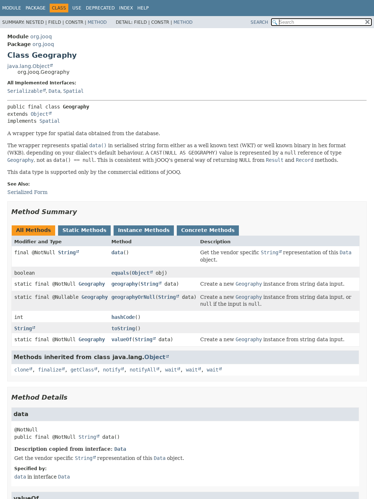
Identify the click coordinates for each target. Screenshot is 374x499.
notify (112, 370)
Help (143, 8)
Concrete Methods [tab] (207, 230)
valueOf (121, 339)
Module (11, 8)
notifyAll (143, 370)
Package (36, 8)
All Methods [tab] (33, 230)
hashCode (123, 317)
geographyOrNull (133, 297)
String (67, 252)
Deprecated (100, 8)
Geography (92, 284)
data (117, 252)
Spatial (73, 91)
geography (124, 284)
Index (126, 8)
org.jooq (41, 36)
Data (54, 91)
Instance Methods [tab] (143, 230)
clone (21, 370)
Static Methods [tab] (84, 230)
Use (76, 8)
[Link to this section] (82, 212)
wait (171, 370)
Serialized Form (27, 192)
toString (123, 328)
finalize (49, 370)
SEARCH (259, 22)
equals (120, 273)
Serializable (24, 91)
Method (97, 22)
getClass (82, 370)
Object (39, 114)
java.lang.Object (28, 66)
